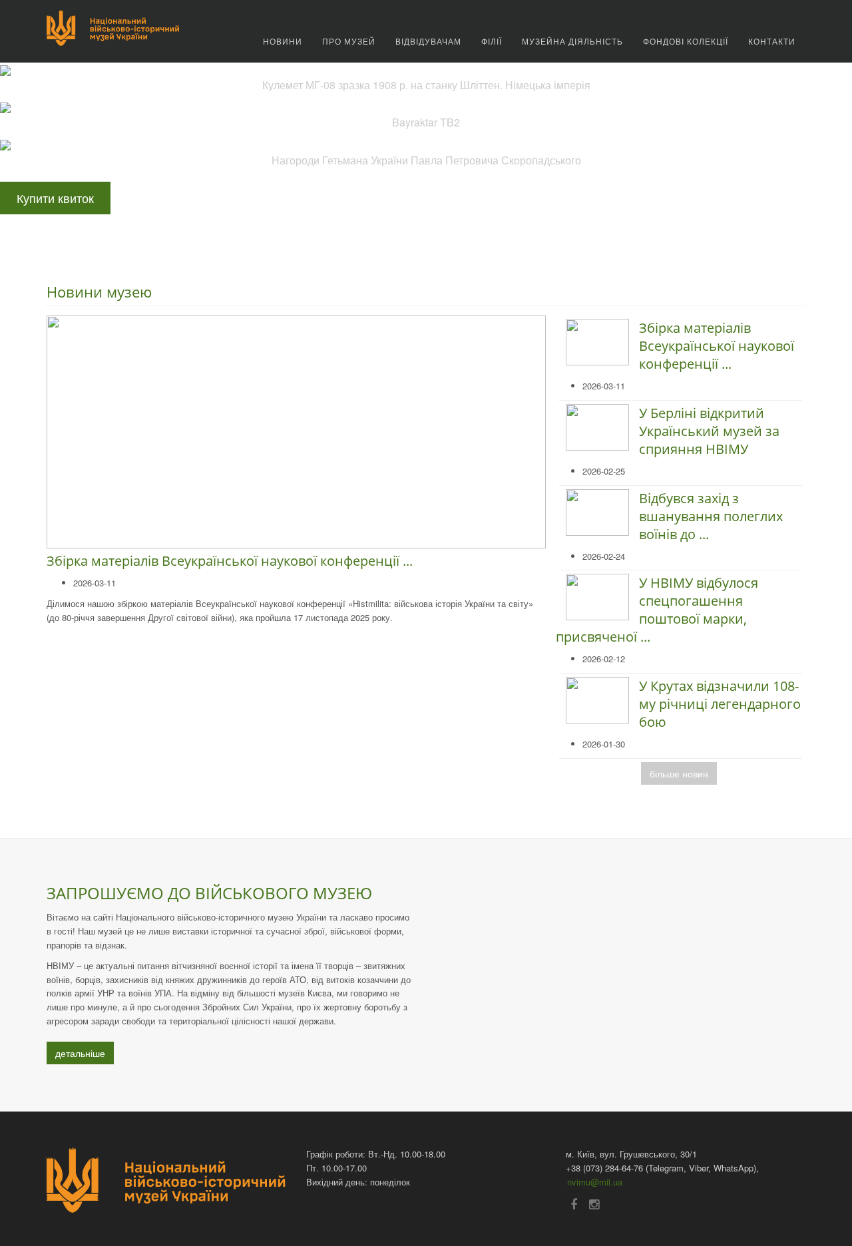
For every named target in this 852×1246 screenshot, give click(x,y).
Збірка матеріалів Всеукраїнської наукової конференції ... (230, 561)
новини (282, 41)
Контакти (771, 41)
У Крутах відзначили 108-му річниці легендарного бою (720, 704)
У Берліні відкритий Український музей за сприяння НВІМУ (709, 431)
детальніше (80, 1053)
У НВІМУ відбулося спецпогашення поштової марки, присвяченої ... (657, 610)
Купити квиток (55, 197)
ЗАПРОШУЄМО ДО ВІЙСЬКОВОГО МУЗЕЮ (209, 893)
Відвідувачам (428, 41)
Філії (491, 41)
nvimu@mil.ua (594, 1181)
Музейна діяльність (572, 41)
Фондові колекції (685, 41)
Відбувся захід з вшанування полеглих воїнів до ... (711, 516)
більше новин (679, 773)
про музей (348, 41)
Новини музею (99, 292)
